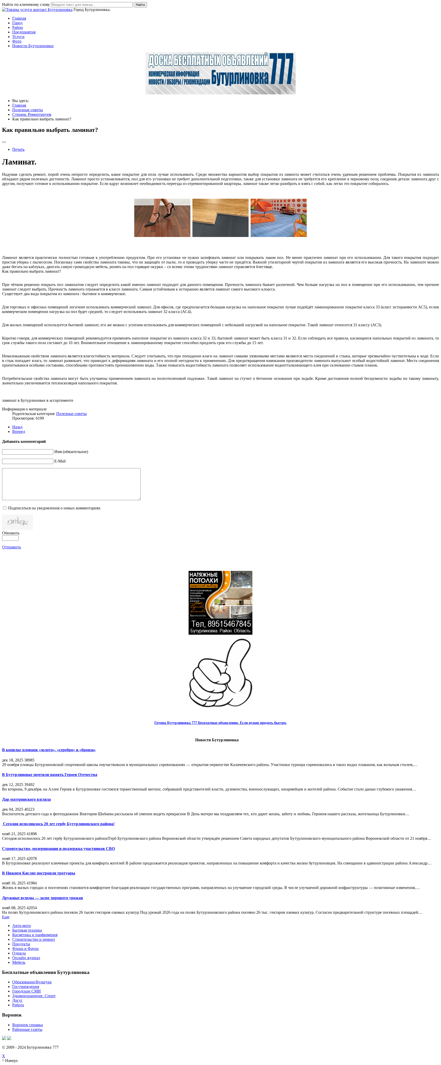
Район (17, 27)
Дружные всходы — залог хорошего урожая (42, 898)
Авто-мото (21, 925)
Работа (18, 1005)
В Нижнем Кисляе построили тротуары (38, 873)
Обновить (10, 533)
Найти (140, 5)
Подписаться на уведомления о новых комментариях (54, 508)
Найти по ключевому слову (26, 4)
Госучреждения (25, 986)
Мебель (18, 962)
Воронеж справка (27, 1025)
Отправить (11, 547)
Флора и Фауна (25, 948)
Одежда (19, 953)
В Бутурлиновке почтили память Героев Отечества (49, 774)
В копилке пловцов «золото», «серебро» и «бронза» (49, 750)
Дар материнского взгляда (26, 799)
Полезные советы (71, 413)
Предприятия (23, 32)
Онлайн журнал (26, 958)
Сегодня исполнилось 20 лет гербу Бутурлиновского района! (58, 824)
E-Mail (60, 461)
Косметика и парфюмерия (34, 935)
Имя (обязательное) (71, 451)
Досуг (17, 1000)
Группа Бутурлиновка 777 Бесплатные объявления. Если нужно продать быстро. (220, 723)
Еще (5, 917)
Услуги (18, 36)
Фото (16, 41)
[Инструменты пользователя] (4, 142)
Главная (19, 18)
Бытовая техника (27, 930)
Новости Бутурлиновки (33, 46)
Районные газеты (27, 1029)
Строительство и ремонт (33, 939)
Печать (18, 149)
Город (17, 23)
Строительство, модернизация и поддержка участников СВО (58, 848)
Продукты (21, 944)
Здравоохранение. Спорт (34, 996)
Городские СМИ (26, 991)
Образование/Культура (32, 982)
